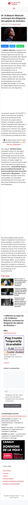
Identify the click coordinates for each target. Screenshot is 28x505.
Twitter (12, 46)
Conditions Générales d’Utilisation (13, 481)
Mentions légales (8, 478)
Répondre (6, 362)
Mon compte (7, 470)
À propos (5, 473)
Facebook (4, 46)
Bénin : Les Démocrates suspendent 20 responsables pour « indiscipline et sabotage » (13, 429)
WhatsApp (20, 46)
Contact (5, 476)
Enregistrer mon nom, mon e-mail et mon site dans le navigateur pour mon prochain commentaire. (14, 398)
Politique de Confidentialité (11, 484)
